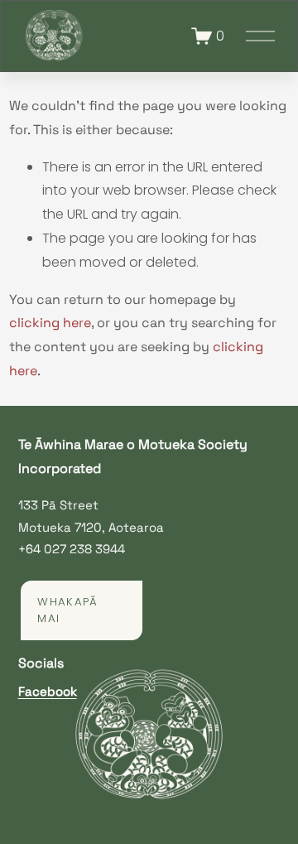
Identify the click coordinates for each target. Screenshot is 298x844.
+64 (29, 549)
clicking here (50, 322)
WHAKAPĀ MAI (67, 610)
